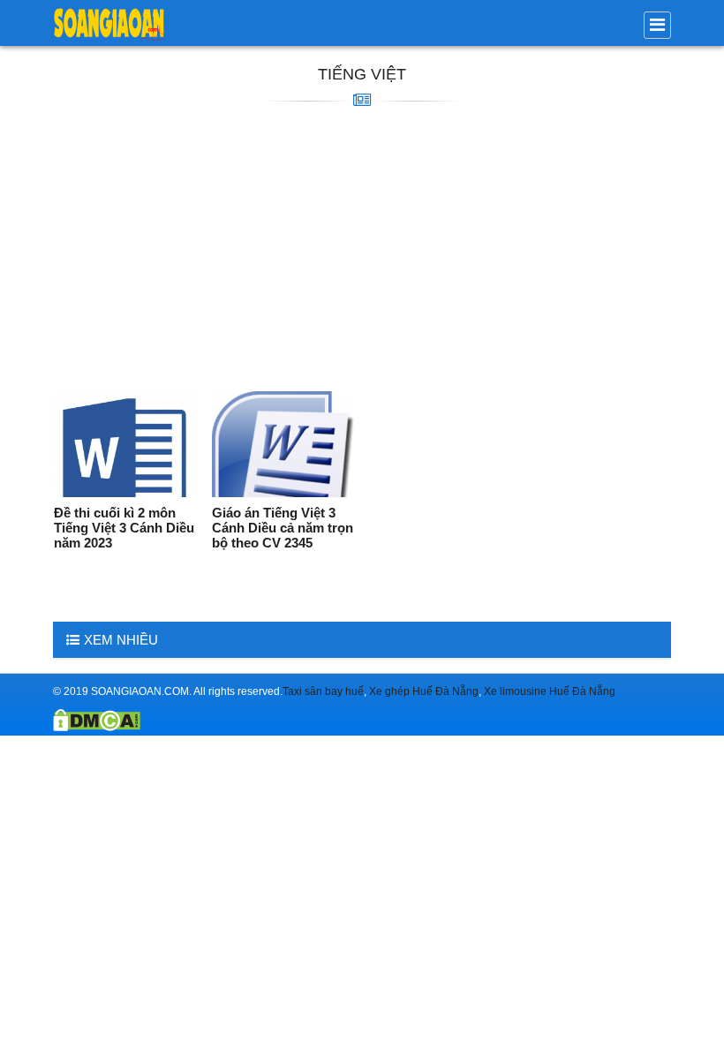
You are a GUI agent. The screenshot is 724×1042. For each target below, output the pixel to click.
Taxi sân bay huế (323, 691)
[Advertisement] (362, 250)
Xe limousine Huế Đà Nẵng (549, 691)
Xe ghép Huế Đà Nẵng (424, 691)
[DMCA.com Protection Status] (96, 727)
